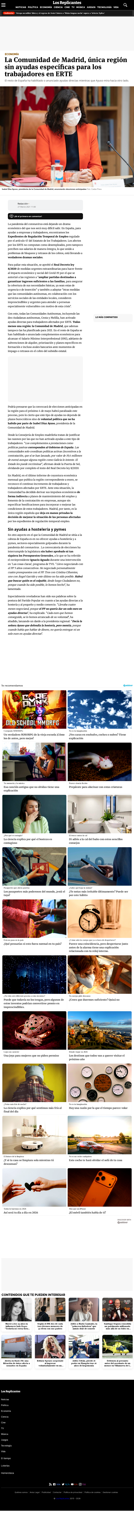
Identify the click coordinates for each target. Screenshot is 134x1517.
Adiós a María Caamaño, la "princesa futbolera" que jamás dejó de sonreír (84, 1332)
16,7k (67, 1490)
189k (58, 1490)
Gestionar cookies (110, 1498)
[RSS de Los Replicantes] (50, 1490)
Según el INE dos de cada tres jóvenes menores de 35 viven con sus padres (50, 1332)
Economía (46, 7)
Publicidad (46, 1498)
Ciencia (58, 7)
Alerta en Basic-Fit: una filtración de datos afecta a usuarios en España (16, 1369)
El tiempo (6, 1464)
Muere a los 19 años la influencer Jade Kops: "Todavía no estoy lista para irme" (16, 1332)
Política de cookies (92, 1498)
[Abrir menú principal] (3, 5)
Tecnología (104, 7)
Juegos (91, 7)
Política (33, 7)
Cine (67, 7)
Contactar (57, 1498)
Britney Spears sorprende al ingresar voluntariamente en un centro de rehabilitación (50, 1369)
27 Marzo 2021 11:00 (27, 210)
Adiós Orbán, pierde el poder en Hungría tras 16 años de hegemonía (84, 1369)
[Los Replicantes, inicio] (67, 3)
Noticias (21, 7)
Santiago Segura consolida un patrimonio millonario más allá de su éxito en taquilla (117, 1332)
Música (80, 7)
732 (84, 1490)
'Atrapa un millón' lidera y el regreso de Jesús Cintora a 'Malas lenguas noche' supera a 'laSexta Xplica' (61, 13)
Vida (116, 7)
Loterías (5, 1472)
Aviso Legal (35, 1498)
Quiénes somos (21, 1498)
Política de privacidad (73, 1498)
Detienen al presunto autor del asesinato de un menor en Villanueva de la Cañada (117, 1369)
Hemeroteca (7, 1479)
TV (73, 7)
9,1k (76, 1490)
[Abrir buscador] (125, 5)
